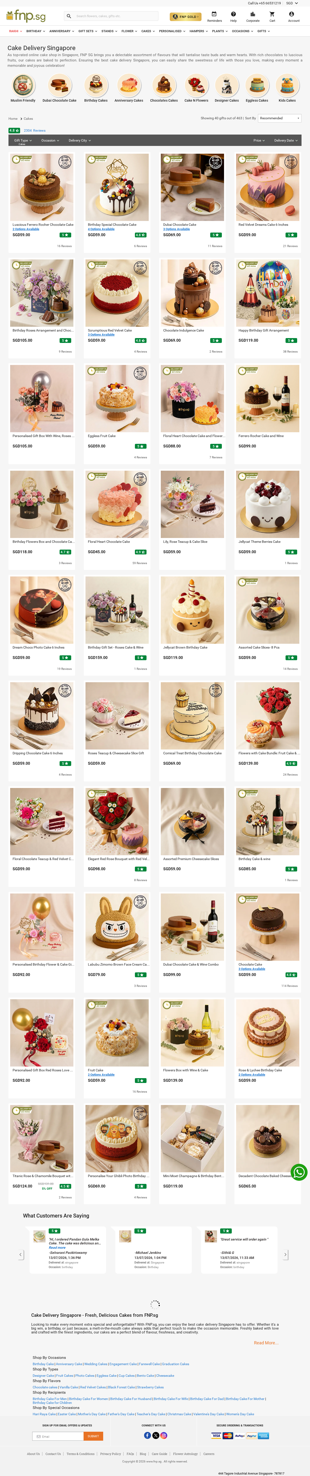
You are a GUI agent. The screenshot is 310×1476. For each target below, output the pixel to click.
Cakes (146, 31)
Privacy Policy (110, 1454)
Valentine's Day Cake (208, 1414)
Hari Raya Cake (44, 1414)
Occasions (240, 31)
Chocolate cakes (45, 1387)
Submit (93, 1436)
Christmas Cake (179, 1414)
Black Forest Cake (121, 1387)
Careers (208, 1454)
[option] (68, 1250)
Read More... (266, 1342)
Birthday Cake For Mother (245, 1399)
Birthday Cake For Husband (131, 1399)
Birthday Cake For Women (88, 1399)
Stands (107, 31)
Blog (143, 1454)
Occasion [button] (48, 140)
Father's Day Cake (121, 1414)
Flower (127, 31)
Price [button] (257, 140)
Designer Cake (43, 1376)
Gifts (261, 31)
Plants (218, 31)
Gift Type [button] (21, 141)
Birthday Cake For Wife (171, 1399)
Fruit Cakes (64, 1376)
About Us (33, 1454)
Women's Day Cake (240, 1414)
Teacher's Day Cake (151, 1414)
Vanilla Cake (69, 1387)
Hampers (197, 31)
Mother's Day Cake (92, 1414)
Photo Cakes (84, 1376)
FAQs (130, 1454)
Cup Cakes (127, 1376)
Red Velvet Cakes (93, 1387)
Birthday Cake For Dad (207, 1399)
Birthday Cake (43, 1364)
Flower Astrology (185, 1454)
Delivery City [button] (78, 140)
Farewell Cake (149, 1364)
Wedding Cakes (95, 1364)
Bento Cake (145, 1376)
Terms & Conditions (80, 1454)
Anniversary (59, 31)
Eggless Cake (106, 1376)
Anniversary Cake (69, 1364)
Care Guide (159, 1454)
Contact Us (53, 1454)
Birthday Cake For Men (50, 1399)
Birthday (33, 31)
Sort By (228, 118)
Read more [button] (57, 1247)
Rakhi (13, 31)
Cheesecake (165, 1376)
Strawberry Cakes (150, 1387)
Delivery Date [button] (284, 140)
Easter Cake (67, 1414)
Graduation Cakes (175, 1364)
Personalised (170, 31)
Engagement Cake (123, 1364)
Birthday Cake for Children (52, 1403)
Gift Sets (85, 31)
